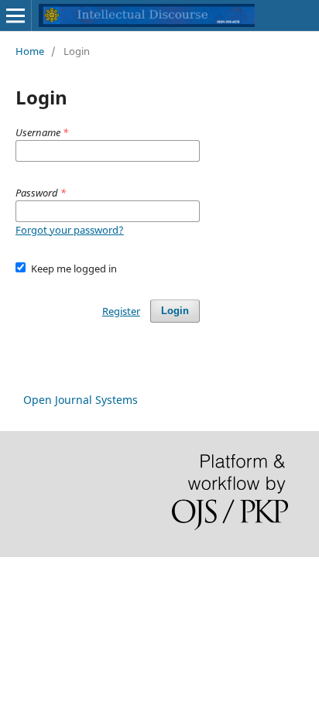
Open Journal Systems (80, 399)
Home (29, 51)
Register (121, 311)
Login (175, 310)
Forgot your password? (69, 230)
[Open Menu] (15, 15)
